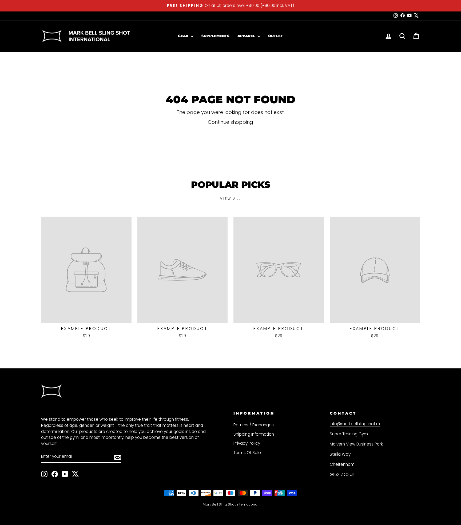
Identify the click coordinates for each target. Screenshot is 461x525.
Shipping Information (253, 434)
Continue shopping (230, 122)
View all (230, 198)
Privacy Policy (246, 443)
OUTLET (275, 36)
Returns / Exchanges (253, 425)
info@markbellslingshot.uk (355, 424)
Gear (183, 36)
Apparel (246, 36)
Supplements (215, 36)
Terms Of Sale (247, 452)
